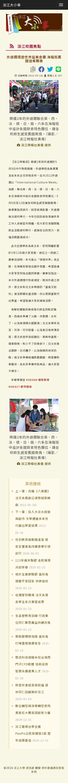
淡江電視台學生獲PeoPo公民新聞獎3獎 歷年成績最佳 (33, 733)
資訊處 (30, 768)
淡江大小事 (12, 4)
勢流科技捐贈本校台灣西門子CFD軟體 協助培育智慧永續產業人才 (33, 664)
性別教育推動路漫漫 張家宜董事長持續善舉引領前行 (33, 546)
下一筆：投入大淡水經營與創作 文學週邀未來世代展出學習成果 (33, 518)
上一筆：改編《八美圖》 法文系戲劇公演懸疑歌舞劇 (33, 498)
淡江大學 (20, 768)
